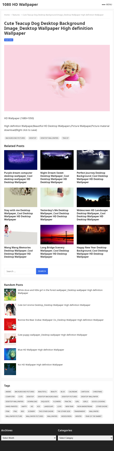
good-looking (98, 401)
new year (69, 406)
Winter (78, 416)
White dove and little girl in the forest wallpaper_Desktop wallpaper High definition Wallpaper (60, 291)
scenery (31, 411)
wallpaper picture (14, 416)
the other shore (46, 411)
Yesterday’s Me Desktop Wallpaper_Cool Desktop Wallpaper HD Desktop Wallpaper (54, 215)
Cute (21, 396)
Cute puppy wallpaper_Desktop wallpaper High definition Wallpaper (52, 334)
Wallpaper (93, 411)
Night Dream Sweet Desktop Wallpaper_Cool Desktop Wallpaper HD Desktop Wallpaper (54, 177)
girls (85, 401)
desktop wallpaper (89, 396)
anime (8, 391)
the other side (63, 411)
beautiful (42, 391)
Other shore (101, 406)
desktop (32, 138)
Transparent (79, 411)
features (16, 14)
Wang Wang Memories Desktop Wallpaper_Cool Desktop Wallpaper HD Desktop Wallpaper (18, 252)
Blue (63, 391)
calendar (73, 391)
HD (32, 406)
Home (7, 14)
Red (22, 411)
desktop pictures (69, 396)
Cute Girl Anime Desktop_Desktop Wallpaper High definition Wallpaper (54, 305)
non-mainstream (84, 406)
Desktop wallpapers (49, 138)
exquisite (45, 401)
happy (24, 406)
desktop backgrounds (48, 396)
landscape (48, 406)
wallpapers (52, 416)
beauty (54, 391)
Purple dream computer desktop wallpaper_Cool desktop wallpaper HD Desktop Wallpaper (18, 177)
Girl (77, 401)
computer (10, 396)
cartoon (85, 391)
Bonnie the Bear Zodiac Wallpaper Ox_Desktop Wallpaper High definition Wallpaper (61, 319)
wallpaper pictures (34, 416)
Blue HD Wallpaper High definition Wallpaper (41, 349)
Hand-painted (12, 406)
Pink (8, 411)
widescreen (66, 416)
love (59, 406)
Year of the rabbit (94, 416)
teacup (65, 138)
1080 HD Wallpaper (20, 4)
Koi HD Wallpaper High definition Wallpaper (40, 364)
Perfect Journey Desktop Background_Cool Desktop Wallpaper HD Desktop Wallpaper (92, 177)
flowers (57, 401)
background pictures (15, 138)
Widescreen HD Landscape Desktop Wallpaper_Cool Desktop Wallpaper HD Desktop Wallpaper (92, 215)
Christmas (97, 391)
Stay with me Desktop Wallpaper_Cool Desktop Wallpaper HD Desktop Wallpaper (18, 215)
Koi (38, 406)
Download (32, 401)
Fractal (68, 401)
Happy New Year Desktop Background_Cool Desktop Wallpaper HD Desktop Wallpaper (92, 252)
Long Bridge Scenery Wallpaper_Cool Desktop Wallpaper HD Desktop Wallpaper (54, 252)
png (15, 411)
